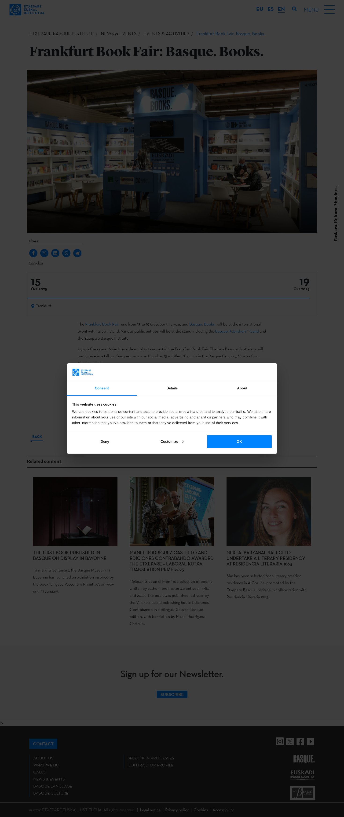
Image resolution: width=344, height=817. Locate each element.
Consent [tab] (102, 388)
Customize (169, 441)
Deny (105, 441)
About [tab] (242, 388)
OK (239, 441)
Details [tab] (172, 388)
